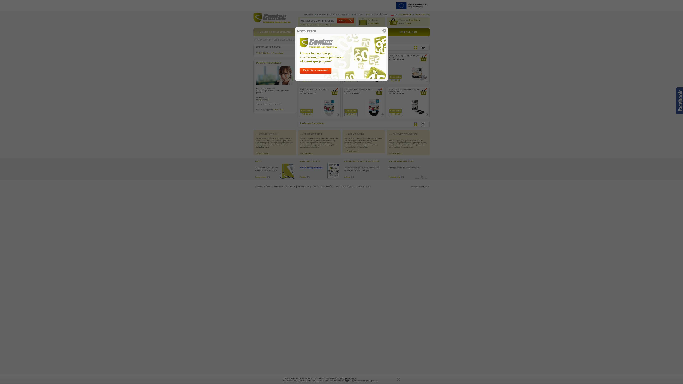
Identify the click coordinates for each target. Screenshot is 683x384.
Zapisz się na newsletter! (315, 70)
